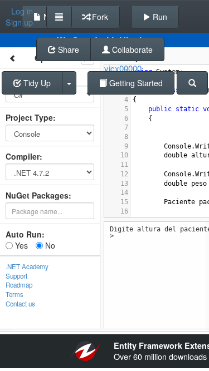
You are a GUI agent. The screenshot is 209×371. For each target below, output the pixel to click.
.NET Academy (27, 266)
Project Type (29, 117)
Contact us (20, 303)
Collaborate (131, 49)
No (49, 245)
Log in (22, 11)
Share (67, 49)
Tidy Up (36, 82)
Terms (14, 294)
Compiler (23, 156)
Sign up (19, 22)
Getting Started (135, 82)
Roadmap (19, 284)
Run (158, 16)
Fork (99, 16)
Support (16, 275)
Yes (20, 245)
